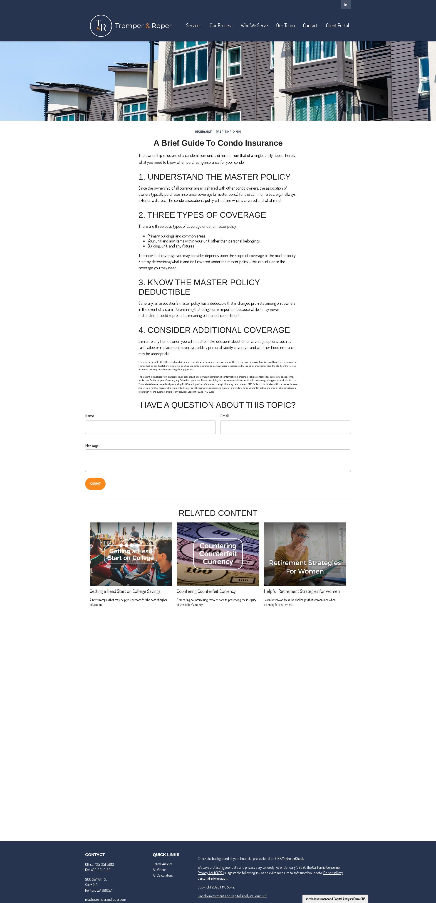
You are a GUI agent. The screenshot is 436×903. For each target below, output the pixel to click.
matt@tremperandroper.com (105, 899)
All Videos (159, 869)
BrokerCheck (295, 858)
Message (92, 445)
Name (89, 415)
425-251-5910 (104, 864)
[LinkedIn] (346, 4)
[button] (193, 25)
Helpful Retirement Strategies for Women (302, 591)
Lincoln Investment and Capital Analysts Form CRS (335, 899)
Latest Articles (162, 864)
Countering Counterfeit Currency (206, 591)
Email (224, 415)
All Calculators (163, 875)
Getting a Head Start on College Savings (125, 591)
